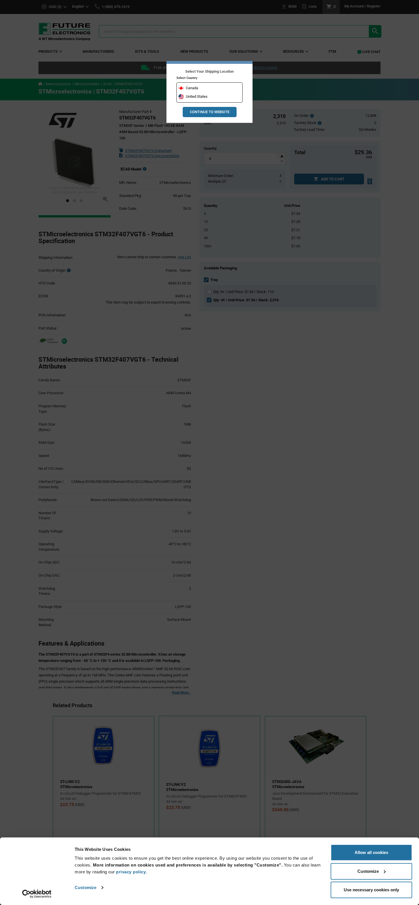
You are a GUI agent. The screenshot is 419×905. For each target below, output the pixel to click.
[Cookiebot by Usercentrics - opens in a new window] (37, 894)
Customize (85, 887)
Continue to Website (209, 112)
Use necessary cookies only (371, 889)
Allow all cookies (371, 852)
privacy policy (131, 871)
